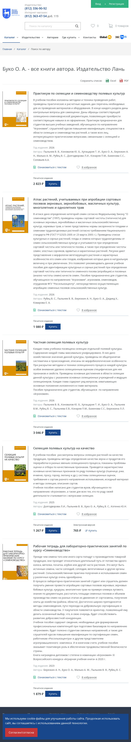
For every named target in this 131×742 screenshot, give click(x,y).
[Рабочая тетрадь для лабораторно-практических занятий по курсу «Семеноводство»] (15, 562)
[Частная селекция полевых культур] (15, 358)
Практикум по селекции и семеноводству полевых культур (79, 93)
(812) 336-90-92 (36, 8)
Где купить (69, 37)
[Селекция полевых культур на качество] (15, 464)
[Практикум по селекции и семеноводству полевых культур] (15, 109)
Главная (7, 49)
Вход (98, 3)
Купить (53, 183)
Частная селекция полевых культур (60, 342)
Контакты (89, 37)
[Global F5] (105, 39)
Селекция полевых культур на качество (63, 448)
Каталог (10, 37)
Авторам (52, 37)
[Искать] (77, 26)
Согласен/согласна (21, 732)
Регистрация (116, 3)
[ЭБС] (120, 39)
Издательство (31, 37)
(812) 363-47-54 (36, 16)
